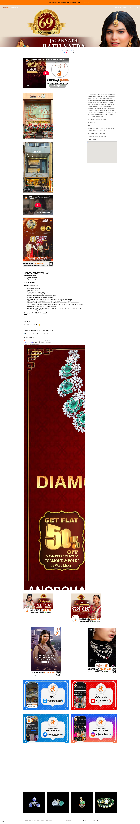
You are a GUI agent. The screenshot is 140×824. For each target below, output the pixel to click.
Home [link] (117, 7)
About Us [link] (132, 7)
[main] (102, 117)
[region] (70, 2)
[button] (138, 7)
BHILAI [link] (125, 7)
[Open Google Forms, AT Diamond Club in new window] (82, 273)
